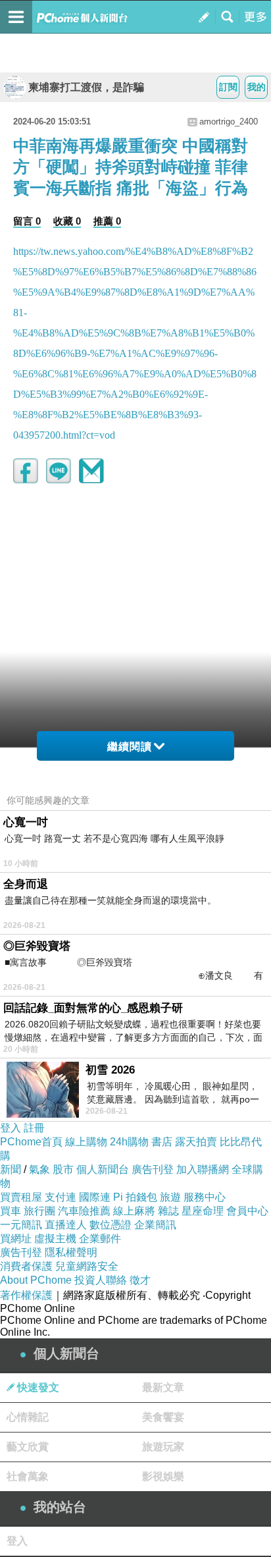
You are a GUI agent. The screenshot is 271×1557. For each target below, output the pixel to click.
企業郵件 (100, 1238)
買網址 (16, 1238)
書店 (161, 1141)
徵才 (140, 1280)
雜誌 (168, 1210)
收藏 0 (67, 221)
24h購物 (129, 1141)
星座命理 (203, 1210)
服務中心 (205, 1197)
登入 (10, 1128)
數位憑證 (110, 1224)
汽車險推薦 (84, 1210)
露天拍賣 (196, 1141)
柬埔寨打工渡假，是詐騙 (86, 87)
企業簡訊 (155, 1224)
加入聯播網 (202, 1169)
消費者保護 (26, 1266)
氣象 (39, 1169)
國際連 (95, 1197)
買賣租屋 (21, 1197)
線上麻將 (134, 1210)
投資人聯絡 (100, 1280)
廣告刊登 (153, 1169)
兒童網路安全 (86, 1266)
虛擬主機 (55, 1238)
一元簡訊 (21, 1224)
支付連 (60, 1197)
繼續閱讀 (129, 746)
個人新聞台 (102, 1169)
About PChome (36, 1280)
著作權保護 (26, 1295)
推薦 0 (107, 221)
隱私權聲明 (71, 1252)
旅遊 (170, 1197)
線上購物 (86, 1141)
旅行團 (39, 1210)
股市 (63, 1169)
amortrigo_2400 (228, 121)
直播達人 (66, 1224)
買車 (10, 1210)
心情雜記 (28, 1417)
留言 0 (27, 221)
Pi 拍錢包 (135, 1197)
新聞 (10, 1169)
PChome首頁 (31, 1141)
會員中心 (247, 1210)
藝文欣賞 (28, 1446)
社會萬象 (28, 1476)
